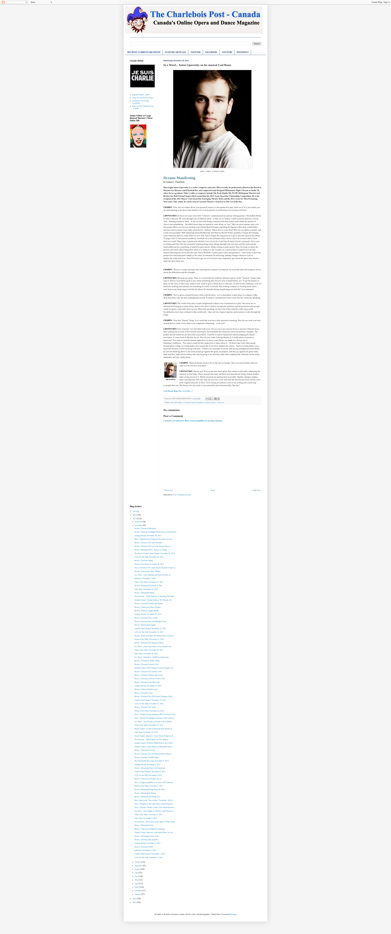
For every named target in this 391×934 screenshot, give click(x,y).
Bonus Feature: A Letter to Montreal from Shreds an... (153, 729)
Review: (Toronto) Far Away (144, 750)
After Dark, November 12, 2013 (146, 732)
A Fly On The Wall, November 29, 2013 (149, 557)
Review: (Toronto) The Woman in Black (148, 643)
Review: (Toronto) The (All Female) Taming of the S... (154, 696)
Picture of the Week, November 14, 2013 (149, 711)
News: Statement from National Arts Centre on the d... (154, 539)
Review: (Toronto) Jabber (143, 560)
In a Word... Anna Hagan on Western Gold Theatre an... (154, 811)
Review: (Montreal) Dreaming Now (147, 797)
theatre (213, 402)
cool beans (186, 402)
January (138, 894)
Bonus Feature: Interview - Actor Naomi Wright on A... (154, 736)
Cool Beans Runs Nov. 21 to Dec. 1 (178, 391)
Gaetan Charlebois (197, 402)
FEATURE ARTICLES (175, 52)
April (137, 883)
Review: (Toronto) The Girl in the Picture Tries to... (153, 546)
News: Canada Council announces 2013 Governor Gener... (155, 714)
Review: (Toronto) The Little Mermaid (148, 543)
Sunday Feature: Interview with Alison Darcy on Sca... (154, 832)
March (137, 887)
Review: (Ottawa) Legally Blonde (146, 611)
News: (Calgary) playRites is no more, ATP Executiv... (154, 782)
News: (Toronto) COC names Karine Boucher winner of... (155, 568)
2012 (135, 899)
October (138, 862)
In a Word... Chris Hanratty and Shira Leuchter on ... (153, 575)
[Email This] (206, 398)
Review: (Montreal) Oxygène (145, 625)
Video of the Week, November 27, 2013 (148, 582)
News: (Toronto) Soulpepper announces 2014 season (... (154, 718)
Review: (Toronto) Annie (143, 693)
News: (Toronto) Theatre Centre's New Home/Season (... (154, 807)
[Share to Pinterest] (218, 398)
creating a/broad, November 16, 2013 (147, 686)
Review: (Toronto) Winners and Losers (148, 675)
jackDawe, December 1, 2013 (145, 578)
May (137, 880)
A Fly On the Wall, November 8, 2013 (148, 775)
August (138, 869)
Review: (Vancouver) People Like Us (147, 779)
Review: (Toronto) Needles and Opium (148, 603)
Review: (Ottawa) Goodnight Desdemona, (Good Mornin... (155, 532)
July (136, 873)
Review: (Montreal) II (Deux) (145, 793)
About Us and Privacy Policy (142, 98)
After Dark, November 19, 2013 (146, 654)
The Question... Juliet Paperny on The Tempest (151, 739)
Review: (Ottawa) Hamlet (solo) (146, 689)
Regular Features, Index (140, 95)
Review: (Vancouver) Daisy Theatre (147, 571)
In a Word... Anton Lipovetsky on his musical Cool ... (153, 646)
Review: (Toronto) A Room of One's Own (149, 679)
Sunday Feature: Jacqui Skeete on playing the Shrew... (154, 747)
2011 (135, 902)
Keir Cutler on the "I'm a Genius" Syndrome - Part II (153, 800)
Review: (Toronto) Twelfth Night (146, 757)
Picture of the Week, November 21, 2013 (149, 639)
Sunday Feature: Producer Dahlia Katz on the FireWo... (154, 743)
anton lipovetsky (176, 402)
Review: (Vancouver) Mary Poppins (147, 607)
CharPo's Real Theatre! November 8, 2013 (149, 772)
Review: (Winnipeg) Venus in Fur (146, 836)
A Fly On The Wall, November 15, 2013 (149, 704)
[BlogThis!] (209, 398)
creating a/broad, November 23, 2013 (147, 614)
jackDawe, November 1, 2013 (145, 850)
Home (212, 490)
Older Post (256, 490)
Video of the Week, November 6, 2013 (148, 814)
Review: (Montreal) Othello (144, 593)
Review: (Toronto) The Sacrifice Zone (148, 671)
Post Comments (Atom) (182, 495)
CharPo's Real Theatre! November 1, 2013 (149, 854)
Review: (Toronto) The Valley (145, 707)
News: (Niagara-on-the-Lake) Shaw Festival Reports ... (154, 804)
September (139, 866)
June (137, 876)
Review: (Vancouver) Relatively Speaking (149, 829)
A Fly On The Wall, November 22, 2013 (149, 632)
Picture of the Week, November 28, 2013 (149, 564)
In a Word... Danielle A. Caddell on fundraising (151, 657)
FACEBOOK (211, 52)
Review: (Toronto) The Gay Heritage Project (150, 621)
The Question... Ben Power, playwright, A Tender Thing (154, 822)
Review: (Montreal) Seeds (143, 825)
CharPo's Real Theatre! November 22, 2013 (150, 629)
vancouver (220, 402)
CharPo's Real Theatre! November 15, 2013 (150, 700)
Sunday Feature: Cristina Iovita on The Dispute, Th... (153, 600)
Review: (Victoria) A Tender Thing (146, 661)
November (139, 525)
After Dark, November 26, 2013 (146, 589)
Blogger (233, 914)
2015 (135, 511)
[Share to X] (212, 398)
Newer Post (168, 490)
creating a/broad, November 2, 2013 (147, 843)
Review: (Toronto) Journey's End (146, 664)
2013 (135, 519)
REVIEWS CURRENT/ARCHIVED (143, 52)
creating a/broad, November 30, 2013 (147, 536)
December (139, 522)
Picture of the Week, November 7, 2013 (148, 786)
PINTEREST (243, 52)
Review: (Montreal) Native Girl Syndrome (149, 768)
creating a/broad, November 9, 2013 (147, 764)
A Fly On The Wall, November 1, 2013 (148, 857)
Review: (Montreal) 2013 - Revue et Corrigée (150, 550)
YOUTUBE (227, 52)
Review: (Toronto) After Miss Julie (147, 682)
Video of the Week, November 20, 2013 (148, 650)
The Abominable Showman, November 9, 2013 (151, 761)
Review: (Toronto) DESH (143, 847)
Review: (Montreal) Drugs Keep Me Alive (149, 789)
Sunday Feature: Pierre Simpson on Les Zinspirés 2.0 (153, 668)
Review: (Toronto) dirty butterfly (146, 840)
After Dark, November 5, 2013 (145, 818)
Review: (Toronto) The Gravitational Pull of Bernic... (153, 754)
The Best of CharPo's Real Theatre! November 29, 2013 (154, 553)
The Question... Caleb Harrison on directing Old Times (154, 596)
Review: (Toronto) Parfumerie (145, 528)
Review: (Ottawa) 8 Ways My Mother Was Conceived (154, 636)
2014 (135, 515)
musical (207, 402)
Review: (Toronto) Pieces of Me (146, 618)
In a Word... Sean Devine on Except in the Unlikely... (153, 721)
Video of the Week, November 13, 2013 (148, 725)
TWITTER (196, 52)
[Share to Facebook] (215, 398)
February (138, 890)
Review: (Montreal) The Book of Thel (148, 586)
